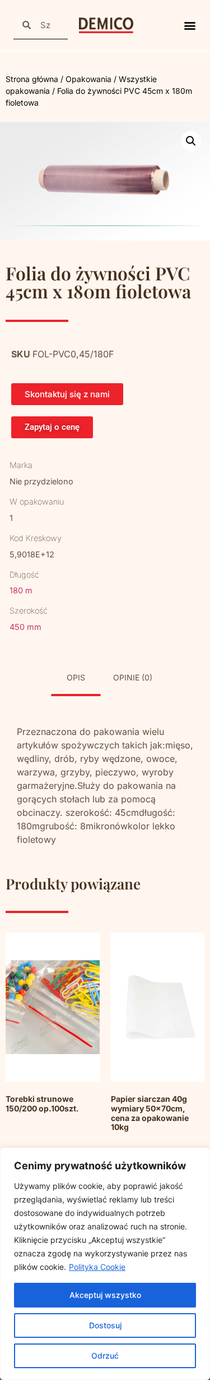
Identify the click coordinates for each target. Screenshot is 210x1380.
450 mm (25, 627)
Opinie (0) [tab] (132, 677)
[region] (105, 1263)
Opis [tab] (76, 677)
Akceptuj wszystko (105, 1295)
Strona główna (32, 79)
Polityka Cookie (97, 1267)
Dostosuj (105, 1325)
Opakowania (88, 79)
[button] (189, 25)
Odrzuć (105, 1355)
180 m (21, 590)
